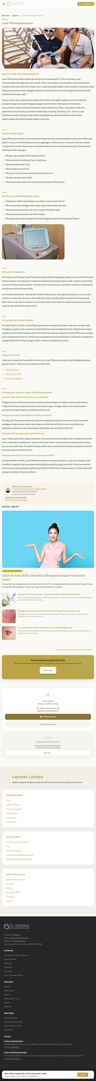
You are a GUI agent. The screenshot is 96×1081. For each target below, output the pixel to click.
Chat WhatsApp (19, 941)
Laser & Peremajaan (15, 874)
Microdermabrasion (14, 809)
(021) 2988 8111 (13, 1047)
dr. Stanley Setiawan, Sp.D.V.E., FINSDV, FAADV (29, 489)
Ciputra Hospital (10, 1018)
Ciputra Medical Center (13, 1022)
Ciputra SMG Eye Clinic (13, 1026)
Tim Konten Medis (20, 500)
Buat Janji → (48, 753)
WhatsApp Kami (49, 717)
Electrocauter (11, 817)
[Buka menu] (4, 4)
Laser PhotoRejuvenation (16, 879)
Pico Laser (10, 884)
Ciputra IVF (8, 1030)
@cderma (16, 935)
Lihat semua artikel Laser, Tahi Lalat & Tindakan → (75, 650)
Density (9, 901)
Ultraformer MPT (14, 374)
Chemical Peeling (13, 804)
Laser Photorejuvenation (13, 975)
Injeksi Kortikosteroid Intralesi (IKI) (19, 855)
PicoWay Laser (12, 369)
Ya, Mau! (82, 1075)
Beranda (5, 15)
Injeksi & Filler (13, 836)
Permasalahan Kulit (11, 998)
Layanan (15, 15)
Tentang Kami (9, 990)
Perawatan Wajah (14, 795)
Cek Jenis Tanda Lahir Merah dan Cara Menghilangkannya (45, 627)
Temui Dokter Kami (48, 724)
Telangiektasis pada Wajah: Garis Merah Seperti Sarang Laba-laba (49, 611)
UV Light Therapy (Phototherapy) (19, 859)
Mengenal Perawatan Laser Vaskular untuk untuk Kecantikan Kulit (49, 594)
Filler (8, 846)
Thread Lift (10, 896)
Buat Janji (48, 670)
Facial (8, 800)
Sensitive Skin (11, 822)
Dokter (7, 994)
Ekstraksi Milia (12, 813)
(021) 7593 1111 (13, 1059)
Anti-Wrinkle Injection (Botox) (18, 842)
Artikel (6, 1002)
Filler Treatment (10, 959)
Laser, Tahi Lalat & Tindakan (12, 571)
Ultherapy (10, 888)
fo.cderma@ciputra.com (18, 938)
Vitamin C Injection (14, 378)
